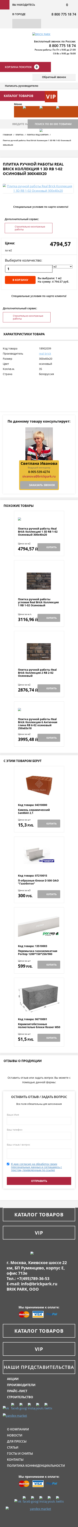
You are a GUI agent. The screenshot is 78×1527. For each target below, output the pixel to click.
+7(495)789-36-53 (33, 1278)
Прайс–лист (17, 1391)
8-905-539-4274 (39, 472)
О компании (18, 1429)
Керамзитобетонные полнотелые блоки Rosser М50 (39, 1026)
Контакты (15, 1459)
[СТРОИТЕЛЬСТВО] (46, 140)
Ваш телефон (14, 1129)
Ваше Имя (13, 1114)
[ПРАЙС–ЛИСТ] (62, 117)
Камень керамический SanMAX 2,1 (34, 811)
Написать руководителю (21, 86)
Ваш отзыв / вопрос (18, 1144)
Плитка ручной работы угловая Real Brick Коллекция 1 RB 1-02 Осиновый (38, 602)
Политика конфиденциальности (36, 1466)
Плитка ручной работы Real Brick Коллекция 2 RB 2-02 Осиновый (37, 672)
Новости (14, 1435)
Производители (21, 1385)
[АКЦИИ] (29, 117)
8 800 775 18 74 (63, 14)
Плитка (19, 134)
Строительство (20, 1397)
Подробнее (39, 518)
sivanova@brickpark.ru (39, 476)
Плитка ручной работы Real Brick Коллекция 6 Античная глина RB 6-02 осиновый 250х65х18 (37, 724)
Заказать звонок (42, 485)
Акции (13, 1379)
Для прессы (17, 1441)
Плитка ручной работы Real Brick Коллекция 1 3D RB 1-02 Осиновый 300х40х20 (38, 531)
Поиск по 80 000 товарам (53, 124)
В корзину (20, 280)
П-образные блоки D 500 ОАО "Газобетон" (38, 882)
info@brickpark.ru (39, 1283)
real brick (45, 353)
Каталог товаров (39, 1214)
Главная (7, 134)
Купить (51, 547)
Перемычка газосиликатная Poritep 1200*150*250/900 (37, 952)
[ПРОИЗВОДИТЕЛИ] (46, 117)
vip (51, 96)
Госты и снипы (20, 1453)
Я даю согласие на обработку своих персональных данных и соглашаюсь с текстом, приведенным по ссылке (36, 1167)
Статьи (12, 1447)
